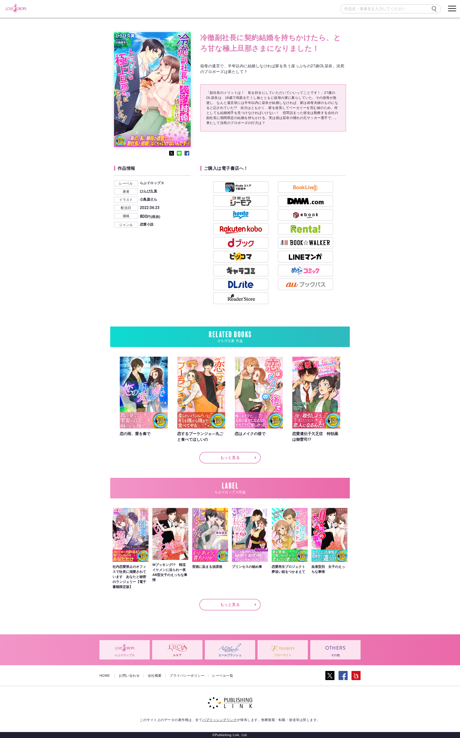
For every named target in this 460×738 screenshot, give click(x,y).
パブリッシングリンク (219, 720)
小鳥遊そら (148, 199)
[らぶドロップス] (16, 8)
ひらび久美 (148, 191)
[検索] (434, 9)
